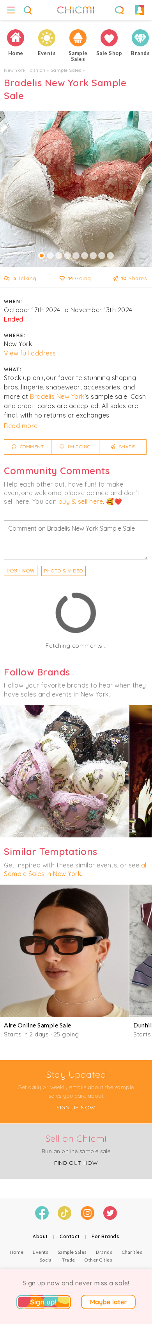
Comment (31, 447)
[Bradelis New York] (64, 771)
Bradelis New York (57, 396)
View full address (30, 353)
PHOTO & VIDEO (63, 571)
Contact (70, 1236)
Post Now (21, 571)
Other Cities (98, 1260)
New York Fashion (24, 70)
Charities (132, 1252)
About (40, 1236)
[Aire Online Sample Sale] (64, 951)
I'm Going (79, 447)
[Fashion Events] (46, 38)
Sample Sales (66, 70)
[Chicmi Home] (15, 38)
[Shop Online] (109, 38)
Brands (104, 1252)
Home (17, 1252)
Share (126, 447)
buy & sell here (80, 501)
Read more (21, 426)
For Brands (105, 1236)
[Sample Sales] (78, 38)
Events (40, 1252)
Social (46, 1260)
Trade (68, 1260)
